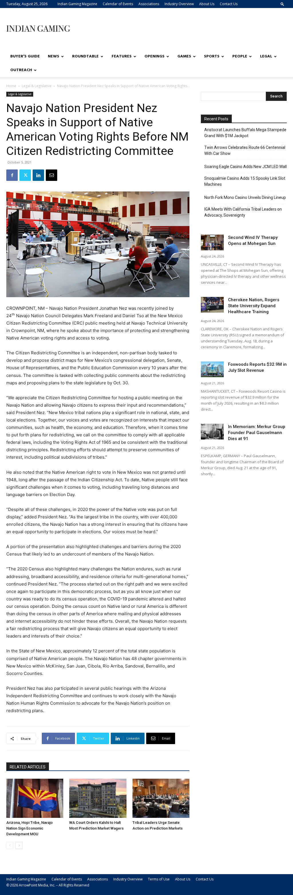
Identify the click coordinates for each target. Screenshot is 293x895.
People (239, 56)
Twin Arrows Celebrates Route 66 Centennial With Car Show (244, 150)
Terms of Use (159, 879)
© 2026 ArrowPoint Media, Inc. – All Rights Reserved (47, 885)
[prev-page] (9, 845)
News (53, 56)
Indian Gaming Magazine (77, 3)
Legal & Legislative (37, 85)
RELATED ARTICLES (27, 767)
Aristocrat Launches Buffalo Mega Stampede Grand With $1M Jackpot (245, 132)
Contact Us (228, 3)
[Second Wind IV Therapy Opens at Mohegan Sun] (212, 242)
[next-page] (19, 845)
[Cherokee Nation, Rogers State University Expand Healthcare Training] (212, 305)
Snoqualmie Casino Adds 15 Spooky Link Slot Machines (244, 181)
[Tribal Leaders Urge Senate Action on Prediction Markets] (160, 798)
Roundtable (85, 56)
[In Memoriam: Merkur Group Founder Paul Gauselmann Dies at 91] (212, 431)
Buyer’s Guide (25, 56)
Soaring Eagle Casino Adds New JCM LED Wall (245, 166)
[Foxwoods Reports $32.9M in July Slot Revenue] (212, 369)
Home (11, 85)
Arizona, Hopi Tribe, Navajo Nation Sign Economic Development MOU (29, 828)
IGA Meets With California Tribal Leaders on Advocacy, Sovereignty (243, 212)
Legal (266, 56)
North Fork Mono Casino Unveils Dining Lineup (245, 197)
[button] (282, 4)
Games (184, 56)
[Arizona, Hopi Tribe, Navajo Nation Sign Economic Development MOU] (34, 798)
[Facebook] (12, 175)
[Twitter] (25, 175)
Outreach (21, 70)
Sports (211, 56)
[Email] (51, 175)
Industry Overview (179, 3)
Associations (148, 3)
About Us (206, 3)
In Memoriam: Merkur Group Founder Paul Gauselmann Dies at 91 (256, 432)
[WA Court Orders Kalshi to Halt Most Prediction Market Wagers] (97, 798)
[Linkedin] (38, 175)
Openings (154, 56)
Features (122, 56)
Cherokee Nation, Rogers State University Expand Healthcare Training (253, 305)
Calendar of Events (118, 3)
